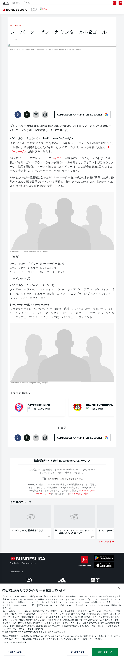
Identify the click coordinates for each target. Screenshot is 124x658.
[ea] (95, 580)
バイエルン (58, 158)
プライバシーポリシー (17, 629)
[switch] (44, 478)
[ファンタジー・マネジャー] (120, 3)
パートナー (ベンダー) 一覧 (14, 643)
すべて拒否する (78, 652)
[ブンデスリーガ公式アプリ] (114, 3)
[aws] (29, 580)
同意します (103, 652)
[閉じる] (119, 588)
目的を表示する (15, 652)
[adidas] (62, 579)
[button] (120, 10)
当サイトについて (35, 629)
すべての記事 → (106, 541)
